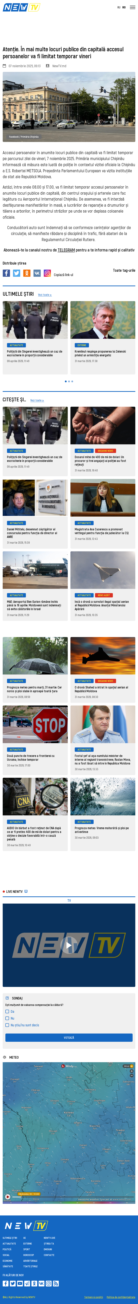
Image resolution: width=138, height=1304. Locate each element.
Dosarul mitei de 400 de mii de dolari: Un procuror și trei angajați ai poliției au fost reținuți (100, 460)
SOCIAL (6, 1255)
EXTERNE (82, 345)
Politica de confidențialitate (121, 1297)
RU (119, 7)
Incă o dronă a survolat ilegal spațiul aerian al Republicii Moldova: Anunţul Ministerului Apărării (102, 605)
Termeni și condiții (93, 1297)
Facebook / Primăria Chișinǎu (24, 136)
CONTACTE (49, 1255)
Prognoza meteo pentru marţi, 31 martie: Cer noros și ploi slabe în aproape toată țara (34, 689)
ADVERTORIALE (30, 1260)
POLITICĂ (7, 1249)
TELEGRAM (66, 249)
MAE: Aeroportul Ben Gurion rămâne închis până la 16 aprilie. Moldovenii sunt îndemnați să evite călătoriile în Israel (34, 605)
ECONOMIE (7, 1260)
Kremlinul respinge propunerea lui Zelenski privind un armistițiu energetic (100, 353)
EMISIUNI (48, 1249)
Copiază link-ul (63, 274)
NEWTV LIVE (49, 1237)
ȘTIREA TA (49, 1243)
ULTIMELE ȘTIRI (10, 1237)
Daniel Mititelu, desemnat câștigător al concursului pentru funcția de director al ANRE (32, 532)
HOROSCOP (28, 1255)
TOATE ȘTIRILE (30, 1266)
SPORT (26, 1249)
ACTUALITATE (16, 345)
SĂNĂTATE (8, 1266)
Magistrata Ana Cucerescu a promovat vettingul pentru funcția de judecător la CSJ (102, 531)
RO (124, 7)
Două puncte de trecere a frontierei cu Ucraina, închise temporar (30, 757)
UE (24, 1237)
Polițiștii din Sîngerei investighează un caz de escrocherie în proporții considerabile (34, 353)
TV (69, 900)
